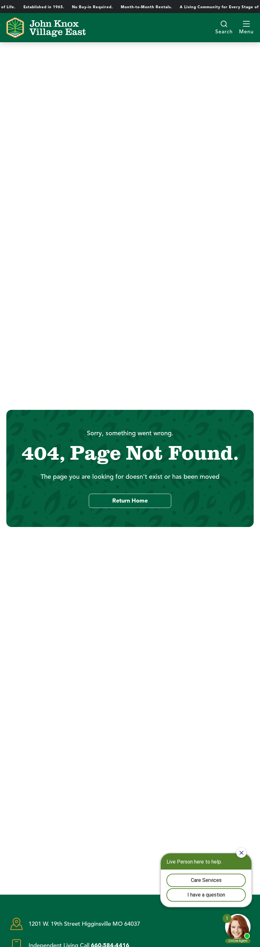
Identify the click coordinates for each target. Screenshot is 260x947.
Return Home (130, 500)
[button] (246, 27)
